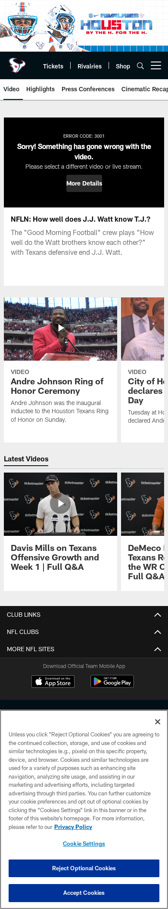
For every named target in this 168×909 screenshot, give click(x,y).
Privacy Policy (73, 826)
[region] (84, 809)
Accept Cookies (84, 892)
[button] (84, 183)
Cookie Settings (84, 843)
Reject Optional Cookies (84, 868)
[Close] (157, 721)
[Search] (140, 65)
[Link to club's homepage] (17, 62)
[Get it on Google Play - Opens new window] (112, 685)
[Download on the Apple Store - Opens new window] (53, 682)
